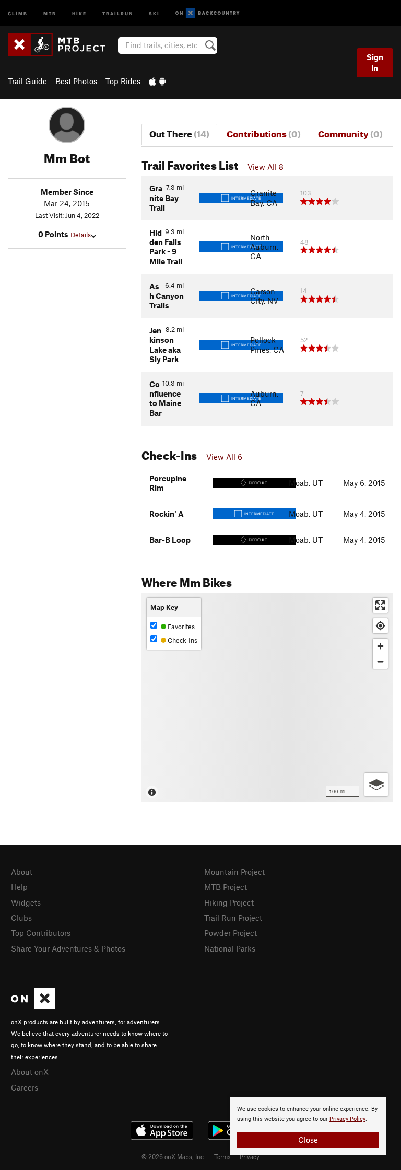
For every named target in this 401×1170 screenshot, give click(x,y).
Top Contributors (40, 932)
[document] (308, 1126)
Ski (154, 12)
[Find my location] (380, 625)
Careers (24, 1087)
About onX (30, 1071)
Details (80, 234)
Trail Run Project (233, 917)
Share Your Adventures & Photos (68, 948)
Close (308, 1139)
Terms (222, 1156)
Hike (79, 12)
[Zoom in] (380, 646)
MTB (49, 12)
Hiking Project (229, 902)
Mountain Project (234, 871)
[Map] (267, 697)
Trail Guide (27, 81)
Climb (18, 12)
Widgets (26, 902)
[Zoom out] (380, 661)
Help (19, 886)
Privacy (250, 1156)
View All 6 (224, 456)
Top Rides (122, 81)
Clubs (21, 917)
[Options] (376, 784)
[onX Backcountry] (207, 13)
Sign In (375, 62)
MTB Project (225, 886)
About (21, 871)
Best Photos (76, 81)
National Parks (229, 948)
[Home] (62, 44)
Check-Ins (181, 640)
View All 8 (265, 166)
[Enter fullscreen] (380, 605)
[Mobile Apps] (157, 81)
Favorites (180, 626)
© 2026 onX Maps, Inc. (173, 1156)
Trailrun (117, 12)
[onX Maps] (33, 1006)
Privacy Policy (347, 1119)
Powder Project (230, 932)
